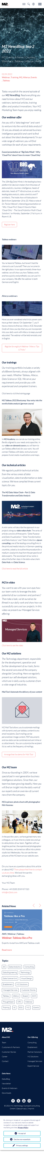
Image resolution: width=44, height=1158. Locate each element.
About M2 (6, 1037)
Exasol (25, 996)
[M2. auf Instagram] (29, 1101)
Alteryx (16, 996)
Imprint (31, 1108)
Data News (6, 1073)
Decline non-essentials (22, 1139)
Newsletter (6, 1083)
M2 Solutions (22, 984)
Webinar (28, 1002)
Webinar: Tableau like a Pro (17, 937)
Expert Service (33, 1066)
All (4, 967)
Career (4, 1056)
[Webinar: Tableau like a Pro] (22, 920)
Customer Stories (28, 990)
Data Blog (6, 1079)
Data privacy (22, 1108)
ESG (21, 1007)
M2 (28, 1007)
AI (14, 1007)
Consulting (29, 967)
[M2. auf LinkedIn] (24, 1101)
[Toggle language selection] (33, 4)
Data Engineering (10, 972)
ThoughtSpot (8, 1002)
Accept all (22, 1133)
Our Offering (33, 1037)
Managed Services (10, 990)
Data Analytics (15, 967)
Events (36, 1007)
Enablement (8, 984)
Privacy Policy (23, 1128)
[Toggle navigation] (40, 4)
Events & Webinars (9, 1088)
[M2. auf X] (18, 1101)
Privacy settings (22, 1145)
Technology (25, 972)
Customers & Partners (11, 1047)
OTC (19, 1002)
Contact (5, 1061)
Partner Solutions (35, 1052)
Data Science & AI (10, 978)
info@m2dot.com (9, 892)
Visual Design (26, 978)
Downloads (6, 1093)
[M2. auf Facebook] (13, 1101)
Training (6, 1007)
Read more (7, 950)
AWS (34, 996)
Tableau (6, 996)
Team (4, 1042)
